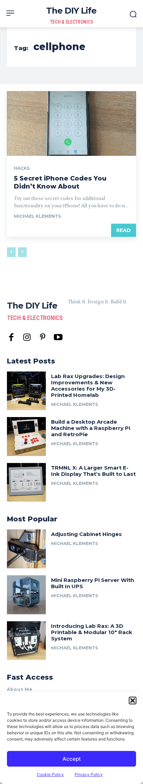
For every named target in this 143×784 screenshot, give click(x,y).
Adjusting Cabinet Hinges (86, 534)
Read (123, 230)
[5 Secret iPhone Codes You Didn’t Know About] (71, 123)
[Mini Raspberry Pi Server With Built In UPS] (26, 594)
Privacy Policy (89, 774)
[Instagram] (27, 337)
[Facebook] (11, 337)
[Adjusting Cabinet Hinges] (26, 548)
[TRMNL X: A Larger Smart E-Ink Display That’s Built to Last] (26, 482)
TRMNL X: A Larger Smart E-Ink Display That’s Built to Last (93, 470)
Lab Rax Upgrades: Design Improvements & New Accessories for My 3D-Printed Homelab (88, 385)
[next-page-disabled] (22, 252)
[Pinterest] (42, 337)
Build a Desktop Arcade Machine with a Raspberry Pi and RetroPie (90, 428)
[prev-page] (11, 252)
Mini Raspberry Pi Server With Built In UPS (92, 583)
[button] (132, 700)
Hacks (22, 168)
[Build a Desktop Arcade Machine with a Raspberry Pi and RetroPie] (26, 436)
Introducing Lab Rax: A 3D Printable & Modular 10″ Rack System (91, 632)
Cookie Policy (50, 774)
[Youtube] (58, 337)
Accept (71, 758)
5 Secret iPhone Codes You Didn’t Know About (60, 182)
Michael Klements (37, 216)
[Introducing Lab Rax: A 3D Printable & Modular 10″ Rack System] (26, 640)
